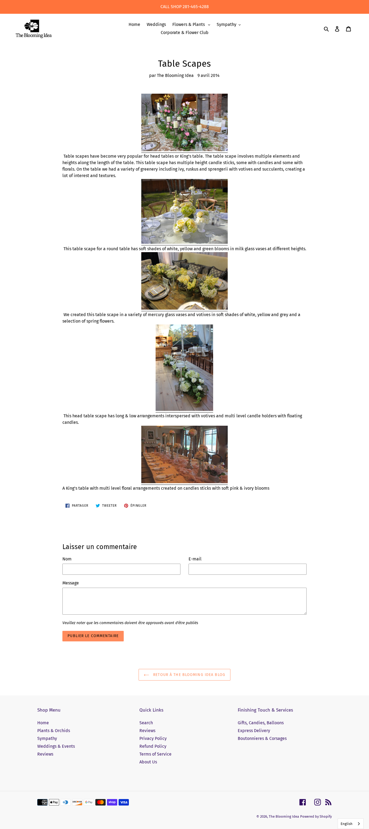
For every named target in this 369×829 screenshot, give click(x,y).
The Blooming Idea (284, 816)
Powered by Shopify (316, 816)
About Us (148, 761)
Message (70, 583)
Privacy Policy (153, 738)
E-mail (195, 558)
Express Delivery (254, 730)
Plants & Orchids (53, 730)
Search (146, 722)
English (347, 824)
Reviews (45, 754)
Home (43, 722)
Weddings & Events (56, 746)
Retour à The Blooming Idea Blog (188, 674)
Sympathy (47, 738)
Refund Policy (152, 746)
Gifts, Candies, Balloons (261, 722)
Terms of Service (155, 754)
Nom (67, 558)
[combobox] (351, 823)
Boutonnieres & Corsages (262, 738)
